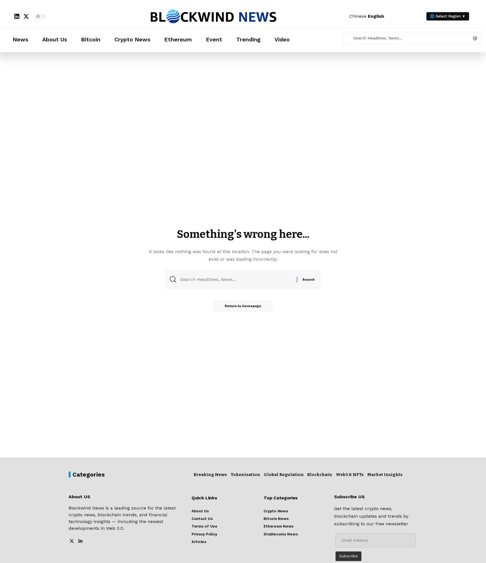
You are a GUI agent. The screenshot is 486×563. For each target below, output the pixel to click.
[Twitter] (72, 541)
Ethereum (178, 39)
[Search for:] (236, 279)
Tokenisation (245, 474)
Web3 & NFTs (350, 474)
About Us (54, 39)
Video (282, 39)
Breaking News (210, 474)
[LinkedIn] (80, 541)
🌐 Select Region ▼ (447, 16)
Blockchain (319, 474)
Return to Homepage (243, 306)
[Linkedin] (17, 16)
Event (214, 39)
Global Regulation (284, 474)
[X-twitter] (26, 16)
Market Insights (384, 474)
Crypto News (132, 39)
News (20, 39)
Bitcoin (90, 39)
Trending (248, 39)
